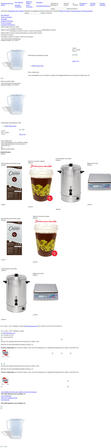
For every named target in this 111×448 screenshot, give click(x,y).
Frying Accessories (29, 5)
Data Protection (32, 392)
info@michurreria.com (31, 326)
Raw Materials (19, 2)
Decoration (39, 2)
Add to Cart (75, 61)
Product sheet (40, 66)
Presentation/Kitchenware (43, 6)
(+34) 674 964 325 (57, 326)
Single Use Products (29, 2)
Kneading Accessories (18, 5)
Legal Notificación (6, 392)
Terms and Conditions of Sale (20, 392)
